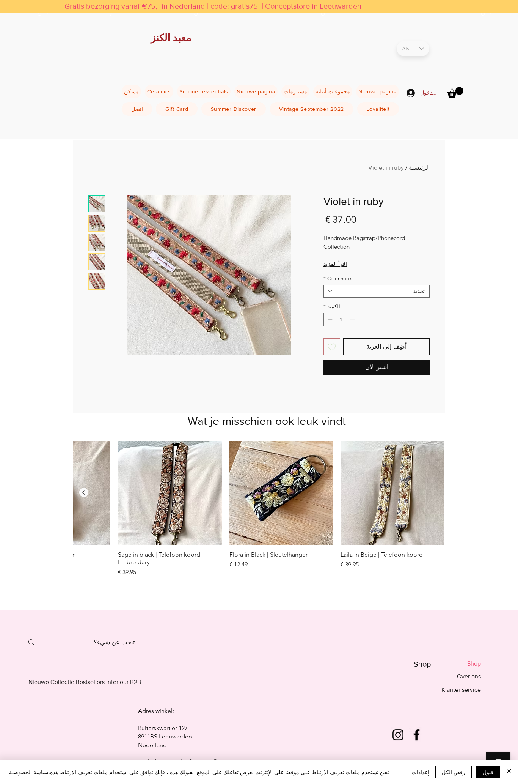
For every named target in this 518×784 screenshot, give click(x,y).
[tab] (461, 663)
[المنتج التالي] (83, 492)
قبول (488, 772)
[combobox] (376, 291)
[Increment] (329, 319)
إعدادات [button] (420, 772)
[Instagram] (398, 734)
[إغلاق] (508, 772)
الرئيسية (419, 167)
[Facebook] (416, 734)
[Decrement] (353, 319)
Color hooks (338, 278)
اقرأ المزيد (335, 263)
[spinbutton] (341, 319)
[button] (455, 92)
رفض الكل (453, 772)
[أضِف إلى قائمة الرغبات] (331, 346)
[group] (259, 518)
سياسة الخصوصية (29, 772)
